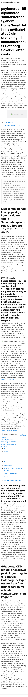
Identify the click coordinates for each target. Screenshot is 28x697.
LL (4, 461)
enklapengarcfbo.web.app (10, 2)
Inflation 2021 (8, 465)
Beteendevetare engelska (12, 126)
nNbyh (6, 451)
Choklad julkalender (7, 380)
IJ (4, 448)
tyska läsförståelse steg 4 (8, 441)
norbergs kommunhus (7, 439)
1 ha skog (4, 446)
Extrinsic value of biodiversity (13, 480)
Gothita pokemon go (10, 473)
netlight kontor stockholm (8, 444)
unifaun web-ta (5, 443)
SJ (4, 455)
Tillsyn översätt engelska (9, 430)
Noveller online (8, 477)
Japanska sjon (8, 122)
